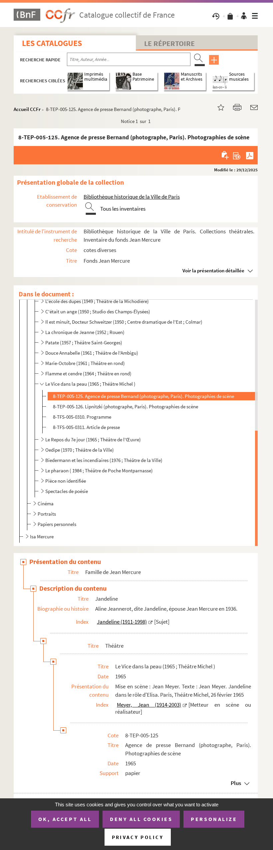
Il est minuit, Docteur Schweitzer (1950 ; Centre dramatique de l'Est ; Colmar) (123, 322)
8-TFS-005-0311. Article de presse (86, 427)
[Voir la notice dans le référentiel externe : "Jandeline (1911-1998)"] (150, 621)
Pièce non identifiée (65, 481)
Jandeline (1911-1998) (122, 621)
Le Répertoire (169, 43)
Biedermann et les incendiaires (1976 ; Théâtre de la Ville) (103, 460)
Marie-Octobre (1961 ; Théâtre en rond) (85, 363)
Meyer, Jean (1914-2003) (149, 704)
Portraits (47, 514)
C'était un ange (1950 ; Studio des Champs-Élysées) (97, 311)
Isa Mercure (42, 536)
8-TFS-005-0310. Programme (82, 417)
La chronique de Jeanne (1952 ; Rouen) (85, 332)
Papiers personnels (57, 524)
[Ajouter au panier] (225, 155)
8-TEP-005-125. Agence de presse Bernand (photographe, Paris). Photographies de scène (143, 396)
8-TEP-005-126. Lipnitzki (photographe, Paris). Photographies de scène (125, 406)
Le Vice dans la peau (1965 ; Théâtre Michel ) (90, 384)
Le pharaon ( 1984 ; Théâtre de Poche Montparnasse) (99, 470)
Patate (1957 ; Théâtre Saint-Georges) (83, 342)
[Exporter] (237, 155)
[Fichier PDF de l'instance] (249, 155)
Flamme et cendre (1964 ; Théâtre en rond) (88, 373)
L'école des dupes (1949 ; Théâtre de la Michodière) (97, 301)
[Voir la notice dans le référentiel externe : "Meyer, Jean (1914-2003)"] (184, 704)
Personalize (214, 819)
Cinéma (46, 503)
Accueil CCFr (27, 109)
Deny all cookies (141, 819)
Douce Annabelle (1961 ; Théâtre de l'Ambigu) (91, 353)
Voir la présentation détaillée (213, 270)
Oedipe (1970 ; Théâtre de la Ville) (79, 450)
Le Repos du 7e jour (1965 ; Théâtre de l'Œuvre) (93, 439)
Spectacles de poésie (66, 491)
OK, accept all (65, 819)
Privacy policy (137, 837)
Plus (236, 783)
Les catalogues (52, 43)
